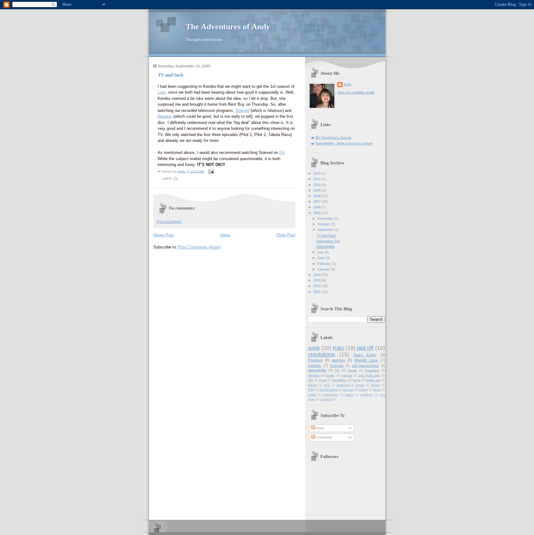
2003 (317, 280)
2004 (317, 275)
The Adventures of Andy (228, 26)
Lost (161, 92)
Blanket (313, 385)
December (325, 218)
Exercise (337, 365)
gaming (338, 360)
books (330, 375)
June (321, 258)
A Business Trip (328, 241)
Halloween (343, 385)
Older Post (285, 235)
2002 (317, 286)
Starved (242, 110)
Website (314, 375)
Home (225, 235)
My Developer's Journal (333, 137)
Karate (360, 385)
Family (352, 370)
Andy (347, 84)
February (324, 263)
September (326, 229)
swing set (373, 380)
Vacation (348, 389)
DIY (310, 380)
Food (323, 380)
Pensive (315, 360)
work (314, 348)
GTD (327, 385)
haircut (349, 394)
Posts (319, 428)
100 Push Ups (369, 375)
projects (346, 375)
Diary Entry (365, 355)
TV (176, 178)
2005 (317, 213)
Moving (375, 385)
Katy (338, 348)
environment (330, 394)
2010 (317, 185)
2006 (317, 207)
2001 (317, 292)
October (324, 224)
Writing (363, 389)
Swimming (372, 370)
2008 (317, 196)
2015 (317, 173)
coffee (312, 394)
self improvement (365, 365)
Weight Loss (366, 360)
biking (377, 389)
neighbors (367, 394)
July (320, 252)
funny (357, 380)
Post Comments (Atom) (199, 247)
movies (314, 365)
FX (282, 152)
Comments (323, 437)
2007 (317, 201)
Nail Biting (340, 380)
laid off (365, 348)
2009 (317, 190)
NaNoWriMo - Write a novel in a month (344, 143)
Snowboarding (328, 389)
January (324, 269)
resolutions (321, 354)
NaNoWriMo (325, 246)
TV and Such (326, 235)
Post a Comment (168, 221)
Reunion (165, 116)
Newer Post (163, 235)
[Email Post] (211, 171)
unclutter (325, 399)
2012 (317, 179)
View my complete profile (356, 92)
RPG (311, 389)
